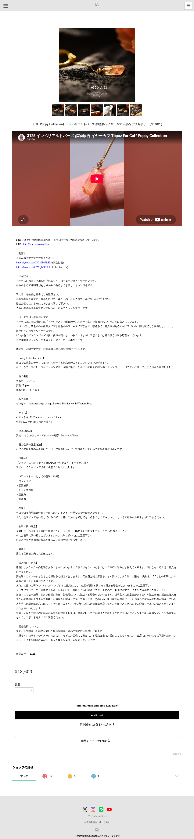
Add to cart (97, 715)
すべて (24, 776)
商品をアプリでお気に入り (97, 740)
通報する (177, 754)
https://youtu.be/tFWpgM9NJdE (33, 267)
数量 (17, 684)
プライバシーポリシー (97, 816)
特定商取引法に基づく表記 (97, 822)
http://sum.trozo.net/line (36, 244)
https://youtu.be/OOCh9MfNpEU (34, 262)
